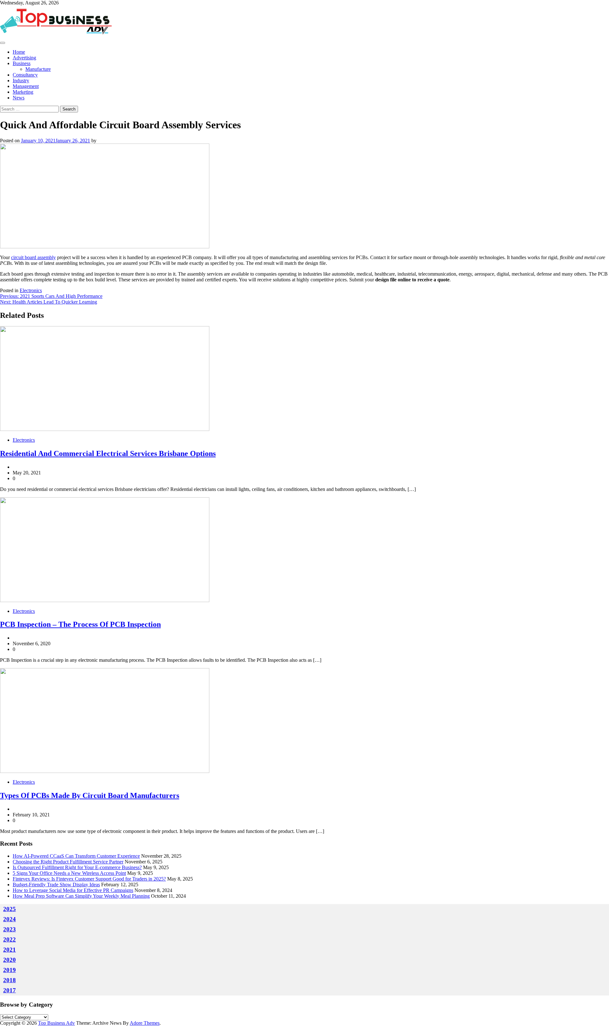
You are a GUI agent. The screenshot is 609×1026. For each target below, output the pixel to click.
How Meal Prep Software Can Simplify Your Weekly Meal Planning (81, 896)
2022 (9, 939)
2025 (9, 909)
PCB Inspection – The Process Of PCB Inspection (80, 624)
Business (21, 63)
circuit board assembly (33, 257)
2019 (9, 970)
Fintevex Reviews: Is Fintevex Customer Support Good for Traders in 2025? (89, 879)
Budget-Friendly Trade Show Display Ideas (56, 884)
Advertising (24, 57)
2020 (9, 959)
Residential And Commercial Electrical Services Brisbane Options (108, 453)
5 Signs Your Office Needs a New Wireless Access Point (69, 873)
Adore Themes (145, 1023)
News (18, 97)
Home (19, 52)
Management (26, 86)
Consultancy (25, 74)
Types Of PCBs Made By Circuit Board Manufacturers (89, 795)
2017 (9, 990)
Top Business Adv (56, 1023)
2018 (9, 980)
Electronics (31, 290)
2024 (9, 919)
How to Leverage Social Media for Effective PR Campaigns (73, 890)
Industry (21, 80)
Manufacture (38, 69)
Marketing (23, 92)
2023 (9, 929)
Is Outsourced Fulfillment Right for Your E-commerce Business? (77, 867)
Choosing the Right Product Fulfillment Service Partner (68, 861)
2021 (9, 949)
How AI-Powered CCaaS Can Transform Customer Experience (76, 856)
